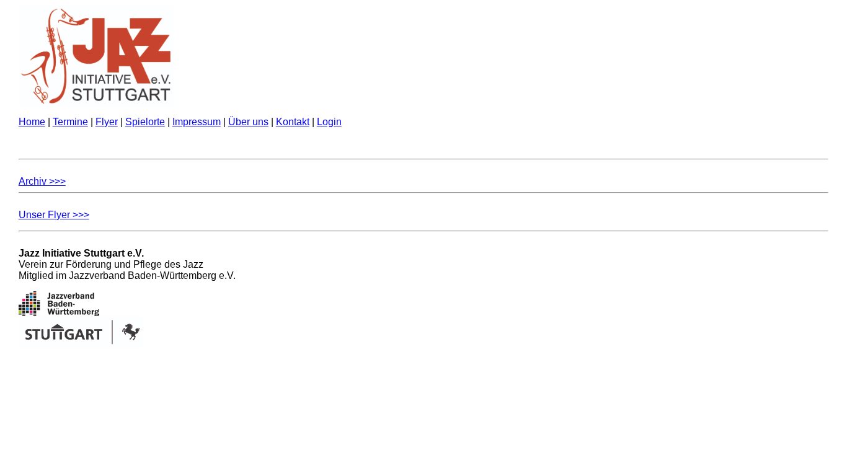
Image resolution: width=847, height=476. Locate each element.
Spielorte (145, 122)
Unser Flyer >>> (54, 214)
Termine (70, 122)
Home (32, 122)
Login (329, 122)
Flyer (106, 122)
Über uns (248, 122)
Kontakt (292, 122)
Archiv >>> (42, 181)
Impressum (196, 122)
